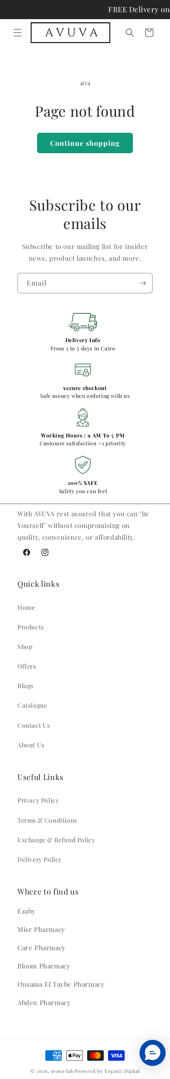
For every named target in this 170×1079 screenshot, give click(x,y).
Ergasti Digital (122, 1071)
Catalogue (32, 705)
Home (26, 607)
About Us (30, 745)
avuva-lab (62, 1071)
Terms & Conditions (47, 820)
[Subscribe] (142, 283)
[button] (17, 32)
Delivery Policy (39, 859)
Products (30, 627)
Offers (26, 666)
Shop (24, 646)
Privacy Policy (38, 800)
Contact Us (33, 725)
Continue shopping (85, 143)
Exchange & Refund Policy (56, 840)
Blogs (25, 686)
